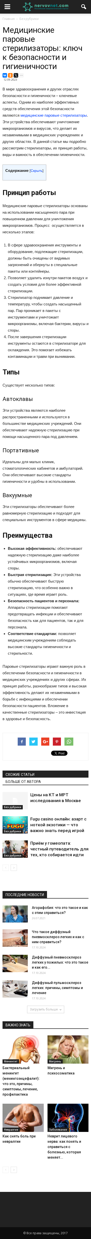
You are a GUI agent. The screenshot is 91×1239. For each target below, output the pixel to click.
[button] (84, 7)
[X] (16, 75)
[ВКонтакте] (5, 75)
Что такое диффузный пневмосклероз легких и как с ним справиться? (58, 937)
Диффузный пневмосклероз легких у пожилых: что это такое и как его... (60, 962)
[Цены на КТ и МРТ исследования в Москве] (15, 800)
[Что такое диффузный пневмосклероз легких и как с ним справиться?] (15, 938)
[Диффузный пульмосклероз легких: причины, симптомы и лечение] (15, 989)
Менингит (10, 1061)
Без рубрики (12, 807)
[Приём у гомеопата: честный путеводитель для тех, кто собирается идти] (15, 849)
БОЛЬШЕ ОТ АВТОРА (23, 782)
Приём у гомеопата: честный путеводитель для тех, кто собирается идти (59, 849)
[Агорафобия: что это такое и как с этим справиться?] (15, 914)
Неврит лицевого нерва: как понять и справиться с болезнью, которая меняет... (64, 1146)
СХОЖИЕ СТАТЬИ (20, 775)
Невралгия (11, 1129)
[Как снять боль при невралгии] (23, 1118)
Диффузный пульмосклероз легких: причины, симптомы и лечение (57, 988)
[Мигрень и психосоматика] (68, 1049)
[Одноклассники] (10, 75)
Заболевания (58, 1129)
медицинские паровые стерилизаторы (53, 115)
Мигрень (55, 1061)
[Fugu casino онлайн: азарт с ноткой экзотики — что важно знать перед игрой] (15, 825)
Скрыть (36, 171)
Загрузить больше (44, 1009)
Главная (9, 19)
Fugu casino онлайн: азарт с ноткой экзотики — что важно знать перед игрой (58, 824)
